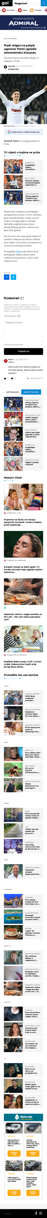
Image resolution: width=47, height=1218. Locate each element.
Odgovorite (36, 378)
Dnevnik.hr (11, 10)
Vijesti (25, 10)
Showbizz (38, 10)
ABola (19, 251)
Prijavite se (23, 351)
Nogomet (20, 3)
